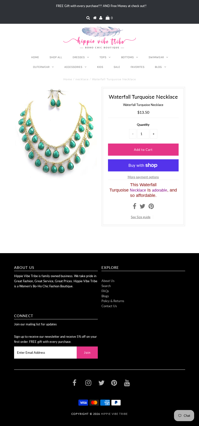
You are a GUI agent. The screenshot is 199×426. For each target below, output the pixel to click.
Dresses (79, 57)
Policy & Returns (112, 301)
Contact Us (109, 306)
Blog (158, 67)
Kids (100, 67)
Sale (117, 67)
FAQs (105, 291)
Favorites (137, 67)
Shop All (56, 57)
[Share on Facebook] (134, 207)
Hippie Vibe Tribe (114, 413)
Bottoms (127, 57)
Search (106, 286)
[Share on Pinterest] (151, 207)
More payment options (143, 177)
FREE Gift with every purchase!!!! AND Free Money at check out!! (101, 6)
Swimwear (156, 57)
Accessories (73, 67)
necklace (82, 79)
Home (35, 57)
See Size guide (140, 217)
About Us (108, 281)
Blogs (105, 296)
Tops (103, 57)
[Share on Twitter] (142, 207)
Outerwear (41, 67)
